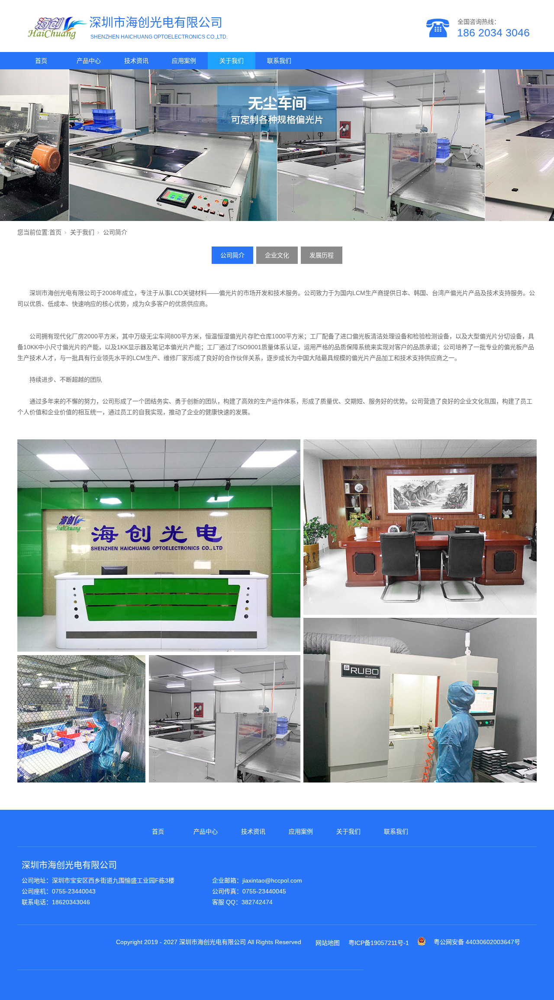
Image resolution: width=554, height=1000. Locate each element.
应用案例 (184, 60)
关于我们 (231, 60)
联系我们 (279, 60)
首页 (41, 60)
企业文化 (277, 255)
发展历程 (321, 255)
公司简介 (232, 255)
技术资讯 (136, 60)
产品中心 (89, 60)
